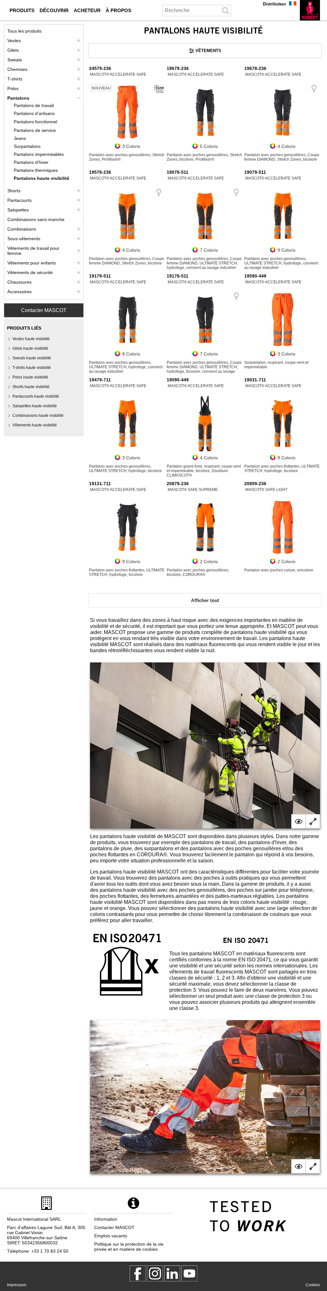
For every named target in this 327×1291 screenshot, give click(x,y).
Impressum (16, 1285)
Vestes (14, 40)
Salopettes (18, 209)
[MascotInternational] (189, 1273)
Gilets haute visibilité (30, 348)
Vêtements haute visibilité (34, 425)
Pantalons (18, 98)
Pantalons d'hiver (31, 162)
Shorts (13, 190)
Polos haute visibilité (30, 377)
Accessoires (19, 291)
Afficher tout (205, 600)
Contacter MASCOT (43, 310)
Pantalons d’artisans (34, 113)
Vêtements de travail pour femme (33, 251)
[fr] (310, 10)
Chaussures (19, 282)
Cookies (313, 1285)
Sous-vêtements (23, 238)
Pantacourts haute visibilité (35, 396)
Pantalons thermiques (36, 170)
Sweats (14, 59)
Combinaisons (21, 229)
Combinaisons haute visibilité (38, 415)
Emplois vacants (110, 1235)
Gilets (13, 50)
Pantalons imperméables (39, 154)
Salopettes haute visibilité (34, 406)
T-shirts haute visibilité (31, 367)
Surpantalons (27, 146)
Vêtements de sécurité (30, 272)
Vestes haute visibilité (31, 339)
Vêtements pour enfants (31, 262)
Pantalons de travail (34, 105)
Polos (13, 88)
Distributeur (274, 4)
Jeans (20, 138)
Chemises (17, 69)
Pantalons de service (35, 130)
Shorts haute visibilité (30, 387)
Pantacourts (19, 200)
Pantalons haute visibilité (41, 178)
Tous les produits (24, 31)
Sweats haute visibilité (31, 358)
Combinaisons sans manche (36, 219)
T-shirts (14, 78)
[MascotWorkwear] (138, 1273)
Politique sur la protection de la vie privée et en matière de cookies (129, 1246)
